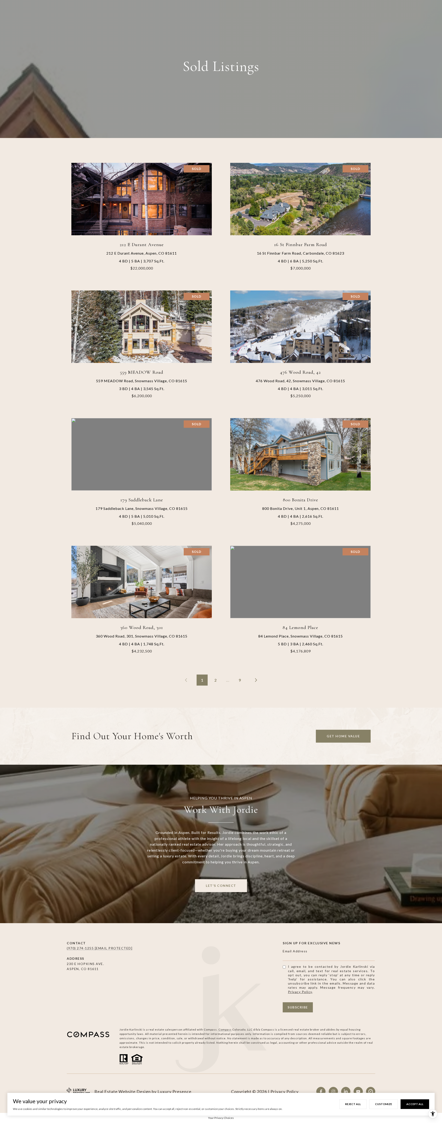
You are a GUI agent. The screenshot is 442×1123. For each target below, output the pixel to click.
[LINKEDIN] (345, 1091)
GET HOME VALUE (343, 736)
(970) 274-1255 (81, 948)
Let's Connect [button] (221, 885)
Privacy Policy (300, 992)
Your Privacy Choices (221, 1118)
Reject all (353, 1104)
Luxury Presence (174, 1091)
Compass (225, 1029)
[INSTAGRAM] (333, 1091)
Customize (383, 1104)
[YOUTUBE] (358, 1091)
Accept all (414, 1104)
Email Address (295, 951)
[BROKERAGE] (370, 1091)
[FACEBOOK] (321, 1091)
